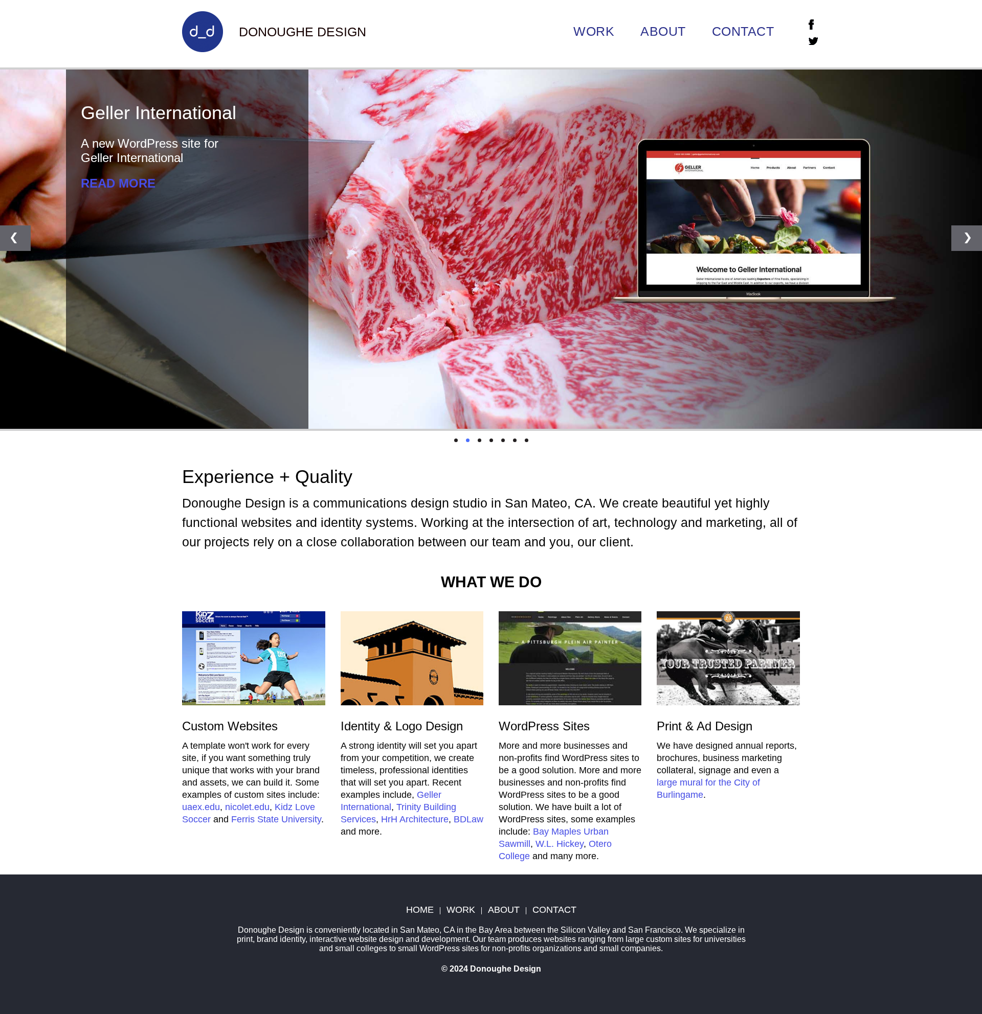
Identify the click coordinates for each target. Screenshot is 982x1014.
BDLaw (468, 819)
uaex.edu (201, 807)
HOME (420, 910)
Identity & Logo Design (402, 726)
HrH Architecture (415, 819)
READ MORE (118, 183)
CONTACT (743, 31)
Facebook (811, 24)
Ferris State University (276, 819)
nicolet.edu (247, 807)
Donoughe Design (505, 968)
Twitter (813, 41)
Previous (15, 238)
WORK (593, 31)
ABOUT (663, 31)
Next (966, 238)
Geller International (158, 112)
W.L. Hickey (559, 844)
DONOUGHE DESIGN (302, 32)
